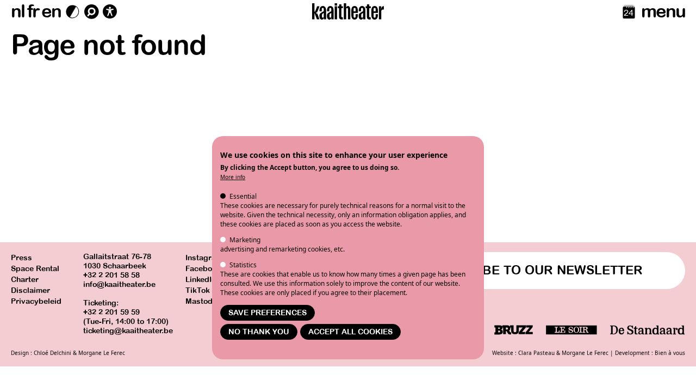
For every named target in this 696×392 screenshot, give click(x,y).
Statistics (243, 265)
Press (21, 257)
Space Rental (35, 268)
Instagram (203, 257)
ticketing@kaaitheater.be (128, 330)
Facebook (203, 268)
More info (232, 177)
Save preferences (267, 312)
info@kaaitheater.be (119, 284)
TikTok (197, 290)
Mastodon (203, 301)
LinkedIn (200, 279)
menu (663, 11)
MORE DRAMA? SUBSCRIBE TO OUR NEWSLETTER (484, 270)
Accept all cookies (350, 331)
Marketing (244, 239)
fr (33, 11)
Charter (25, 279)
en (51, 11)
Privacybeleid (36, 301)
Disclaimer (30, 290)
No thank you (258, 331)
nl (17, 11)
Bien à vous (670, 353)
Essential (243, 196)
